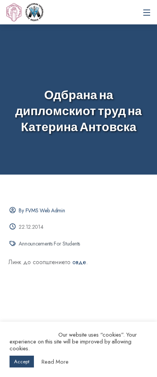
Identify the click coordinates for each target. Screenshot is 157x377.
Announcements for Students (49, 243)
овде (79, 262)
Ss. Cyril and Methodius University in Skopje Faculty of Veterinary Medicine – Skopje (34, 12)
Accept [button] (21, 361)
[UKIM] (14, 12)
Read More (55, 361)
